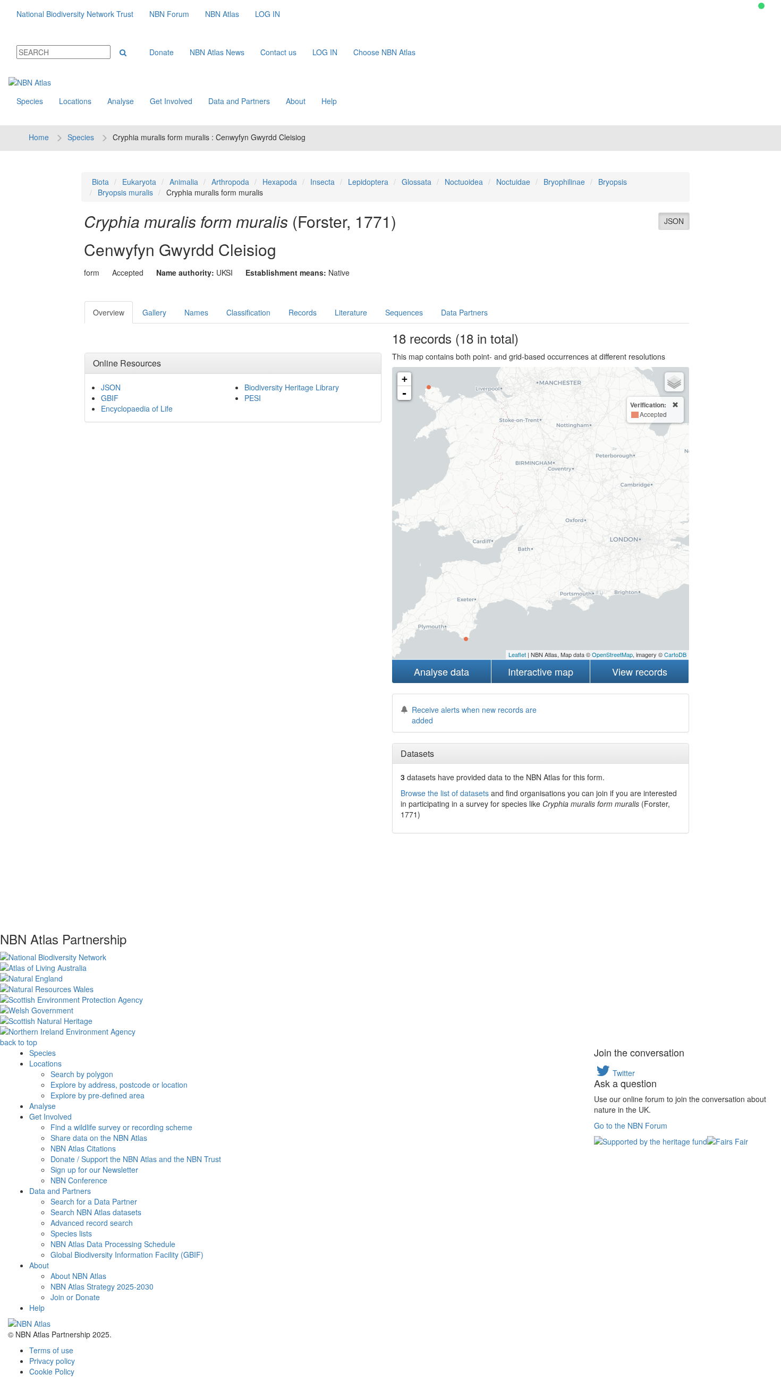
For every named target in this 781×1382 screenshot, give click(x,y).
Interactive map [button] (540, 671)
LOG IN (267, 13)
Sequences (404, 312)
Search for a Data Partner (93, 1201)
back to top (18, 1042)
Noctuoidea (464, 181)
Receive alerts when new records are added (474, 715)
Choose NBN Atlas (384, 52)
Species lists (71, 1233)
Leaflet (517, 654)
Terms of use (51, 1350)
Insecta (322, 181)
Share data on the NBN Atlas (98, 1137)
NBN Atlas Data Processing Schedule (112, 1244)
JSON (674, 221)
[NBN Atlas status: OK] (761, 6)
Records (302, 312)
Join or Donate (75, 1297)
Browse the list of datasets (445, 793)
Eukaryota (139, 181)
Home (39, 137)
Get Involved (171, 101)
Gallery (154, 312)
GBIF (109, 398)
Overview (108, 312)
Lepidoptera (368, 181)
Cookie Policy (51, 1371)
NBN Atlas (222, 13)
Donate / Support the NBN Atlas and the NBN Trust (135, 1159)
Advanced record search (91, 1222)
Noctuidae (513, 181)
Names (196, 312)
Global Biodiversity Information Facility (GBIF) (126, 1254)
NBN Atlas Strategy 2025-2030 (102, 1286)
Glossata (416, 181)
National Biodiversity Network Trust (74, 13)
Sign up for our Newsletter (94, 1169)
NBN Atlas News (217, 52)
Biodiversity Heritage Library (291, 387)
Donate (161, 52)
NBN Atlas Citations (83, 1148)
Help (329, 101)
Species (29, 101)
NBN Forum (169, 13)
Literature (351, 312)
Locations (75, 101)
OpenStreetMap (612, 654)
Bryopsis (612, 181)
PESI (252, 398)
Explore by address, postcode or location (119, 1084)
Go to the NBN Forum (630, 1125)
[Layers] (674, 381)
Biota (100, 181)
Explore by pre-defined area (97, 1095)
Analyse (120, 101)
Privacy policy (52, 1360)
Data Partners (464, 312)
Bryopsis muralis (125, 192)
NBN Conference (78, 1180)
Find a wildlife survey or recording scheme (121, 1127)
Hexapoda (279, 181)
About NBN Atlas (78, 1275)
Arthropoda (230, 181)
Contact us (278, 52)
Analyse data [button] (441, 671)
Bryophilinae (564, 181)
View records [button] (639, 671)
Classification (248, 312)
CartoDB (675, 654)
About (295, 101)
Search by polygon (81, 1074)
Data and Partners (239, 101)
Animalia (183, 181)
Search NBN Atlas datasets (95, 1212)
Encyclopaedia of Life (137, 408)
